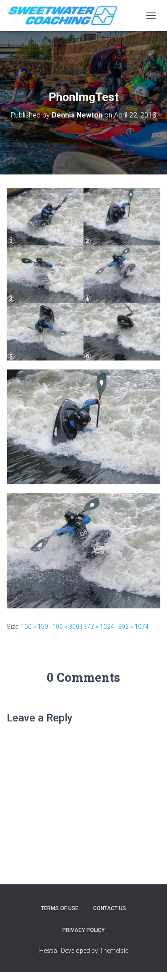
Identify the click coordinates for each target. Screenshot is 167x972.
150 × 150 (34, 626)
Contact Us (109, 908)
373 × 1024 (98, 626)
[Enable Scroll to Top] (149, 954)
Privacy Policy (83, 930)
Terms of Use (59, 908)
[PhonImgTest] (83, 397)
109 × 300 (65, 626)
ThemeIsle (113, 950)
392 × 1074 (133, 626)
